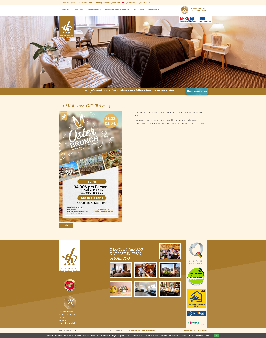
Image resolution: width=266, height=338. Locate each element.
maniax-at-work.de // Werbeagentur (143, 330)
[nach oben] (262, 331)
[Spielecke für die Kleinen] (120, 289)
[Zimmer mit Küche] (145, 289)
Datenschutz (202, 330)
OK (217, 335)
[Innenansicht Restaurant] (170, 289)
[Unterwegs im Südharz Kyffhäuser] (196, 326)
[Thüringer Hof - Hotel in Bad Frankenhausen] (66, 37)
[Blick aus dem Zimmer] (170, 270)
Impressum (190, 330)
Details (183, 335)
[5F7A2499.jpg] (145, 270)
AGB (183, 330)
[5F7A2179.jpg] (170, 251)
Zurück (66, 225)
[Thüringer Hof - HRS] (70, 291)
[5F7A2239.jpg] (120, 270)
